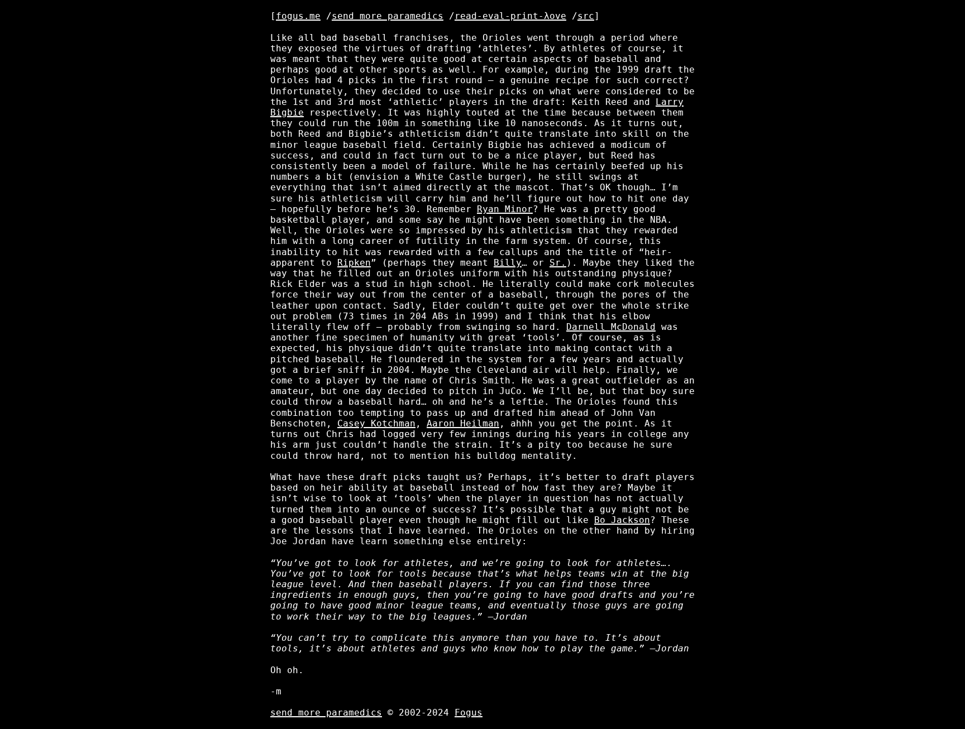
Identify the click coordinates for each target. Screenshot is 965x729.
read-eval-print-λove (510, 16)
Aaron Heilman (463, 423)
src (585, 16)
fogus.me (298, 16)
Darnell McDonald (611, 327)
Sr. (558, 262)
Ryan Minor (505, 209)
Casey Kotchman (376, 423)
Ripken (354, 262)
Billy (508, 262)
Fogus (468, 712)
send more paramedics (387, 16)
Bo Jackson (622, 520)
